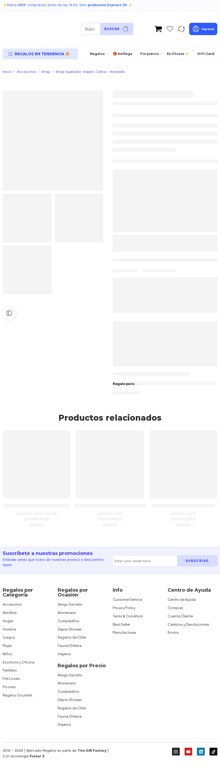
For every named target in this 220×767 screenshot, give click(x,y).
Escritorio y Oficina (18, 662)
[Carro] (158, 29)
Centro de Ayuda (182, 599)
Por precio (149, 53)
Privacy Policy (124, 608)
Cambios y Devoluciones (188, 624)
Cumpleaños (68, 621)
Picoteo (9, 687)
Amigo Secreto (70, 604)
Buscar (112, 29)
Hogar (8, 621)
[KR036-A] (27, 269)
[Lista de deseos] (63, 438)
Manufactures (124, 632)
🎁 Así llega (122, 53)
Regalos (97, 53)
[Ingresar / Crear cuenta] (203, 29)
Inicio (7, 71)
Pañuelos (50, 513)
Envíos (173, 632)
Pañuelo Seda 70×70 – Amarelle (36, 505)
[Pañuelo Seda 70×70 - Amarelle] (37, 464)
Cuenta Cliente (180, 616)
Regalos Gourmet (17, 695)
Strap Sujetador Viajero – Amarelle (109, 505)
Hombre (9, 629)
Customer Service (127, 599)
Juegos (9, 637)
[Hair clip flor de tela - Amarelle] (183, 464)
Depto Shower (70, 629)
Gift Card (205, 53)
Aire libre (10, 612)
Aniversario (67, 612)
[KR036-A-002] (53, 140)
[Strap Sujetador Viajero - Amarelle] (110, 464)
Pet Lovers (11, 678)
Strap (45, 71)
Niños (7, 654)
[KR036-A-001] (79, 218)
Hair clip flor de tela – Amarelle (183, 505)
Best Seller (121, 624)
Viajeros (64, 654)
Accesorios (26, 71)
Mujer (38, 513)
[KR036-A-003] (27, 218)
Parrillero (10, 670)
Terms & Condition (128, 616)
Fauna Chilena (70, 645)
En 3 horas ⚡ (178, 53)
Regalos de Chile (72, 637)
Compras (175, 608)
